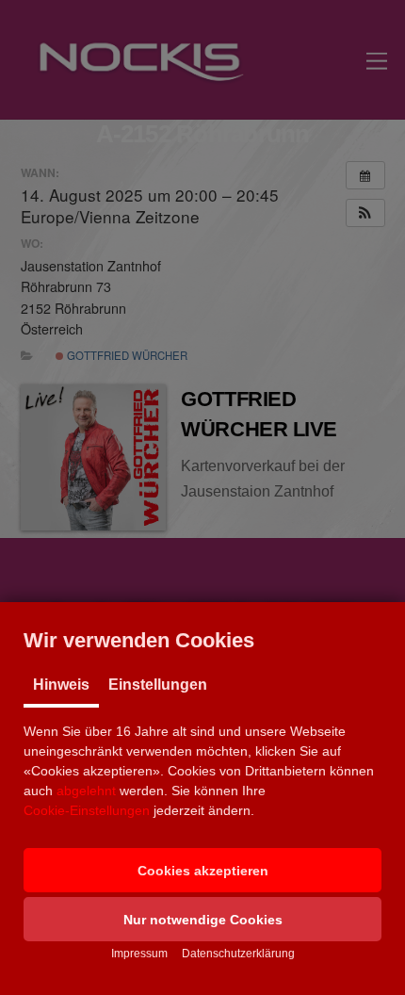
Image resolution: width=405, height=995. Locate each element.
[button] (202, 870)
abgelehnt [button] (86, 790)
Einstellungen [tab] (157, 685)
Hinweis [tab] (61, 685)
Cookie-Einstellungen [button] (87, 810)
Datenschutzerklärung (238, 953)
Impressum (139, 953)
